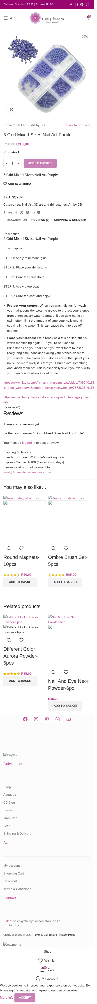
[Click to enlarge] (12, 110)
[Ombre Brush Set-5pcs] (66, 498)
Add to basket (40, 163)
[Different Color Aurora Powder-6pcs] (24, 619)
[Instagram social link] (76, 5)
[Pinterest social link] (82, 5)
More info (7, 997)
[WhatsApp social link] (87, 5)
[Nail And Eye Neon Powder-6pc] (69, 619)
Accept (25, 997)
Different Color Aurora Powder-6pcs (20, 656)
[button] (20, 582)
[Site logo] (47, 18)
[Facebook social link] (71, 5)
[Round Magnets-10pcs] (21, 498)
